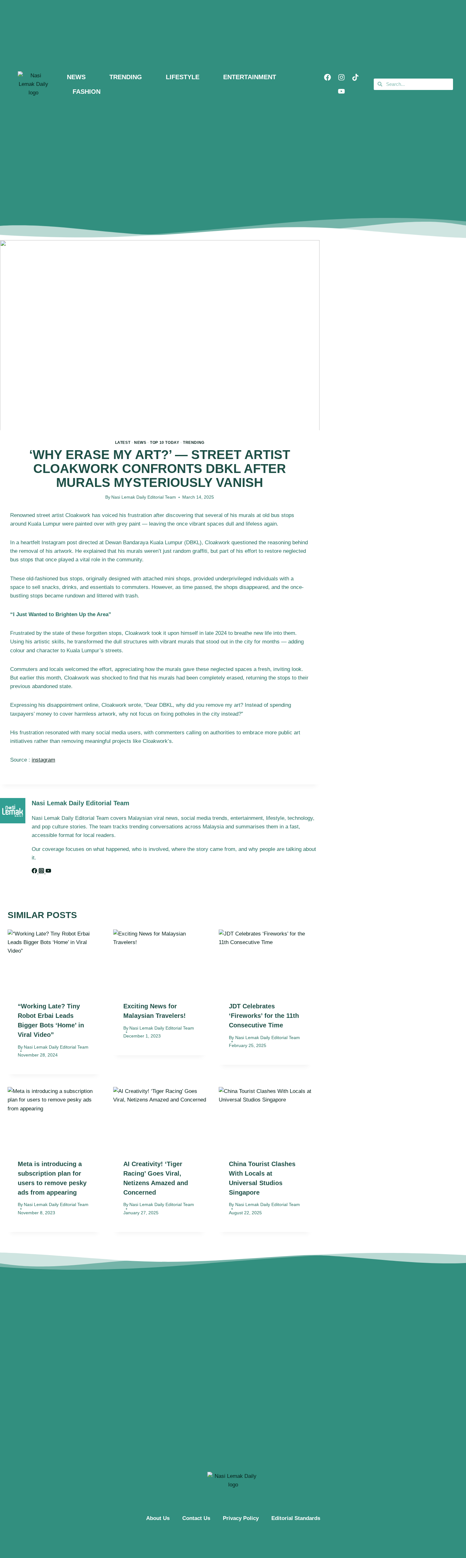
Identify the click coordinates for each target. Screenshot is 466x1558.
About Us (158, 1518)
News (140, 442)
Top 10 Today (164, 442)
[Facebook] (327, 77)
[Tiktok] (355, 77)
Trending (193, 442)
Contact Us (196, 1518)
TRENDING (125, 76)
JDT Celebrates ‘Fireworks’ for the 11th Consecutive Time (264, 1016)
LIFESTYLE (182, 76)
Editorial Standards (295, 1518)
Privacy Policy (241, 1518)
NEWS (76, 76)
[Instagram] (341, 77)
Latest (123, 442)
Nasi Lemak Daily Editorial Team (143, 497)
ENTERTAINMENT (249, 76)
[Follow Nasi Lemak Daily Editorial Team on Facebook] (35, 872)
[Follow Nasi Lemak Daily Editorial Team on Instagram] (42, 872)
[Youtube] (341, 91)
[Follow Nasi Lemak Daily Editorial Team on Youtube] (48, 872)
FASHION (86, 91)
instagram (43, 760)
